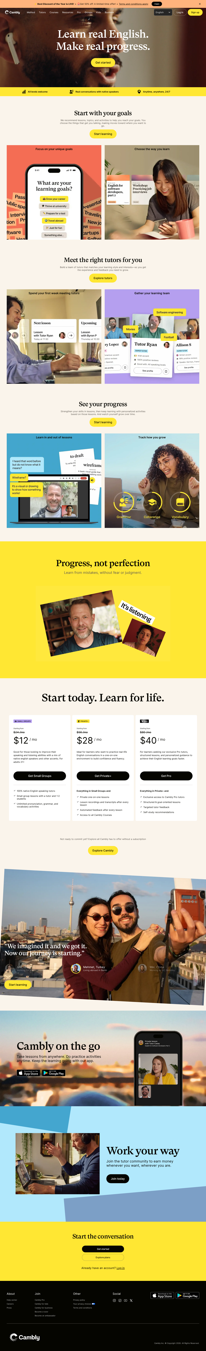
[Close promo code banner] (199, 4)
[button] (36, 968)
